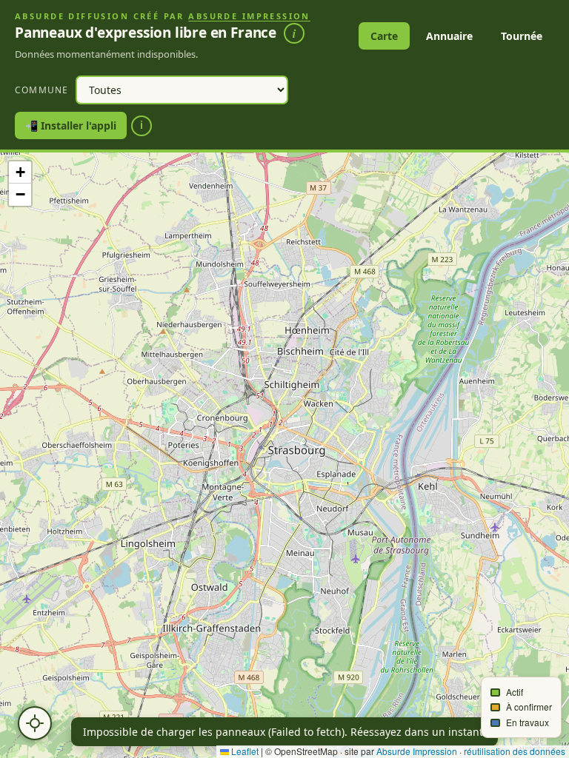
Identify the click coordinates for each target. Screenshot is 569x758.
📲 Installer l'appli (70, 125)
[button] (20, 172)
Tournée (521, 36)
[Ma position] (35, 723)
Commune (41, 90)
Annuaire (449, 36)
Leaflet (244, 751)
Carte (384, 36)
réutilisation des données (514, 751)
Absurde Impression (249, 15)
